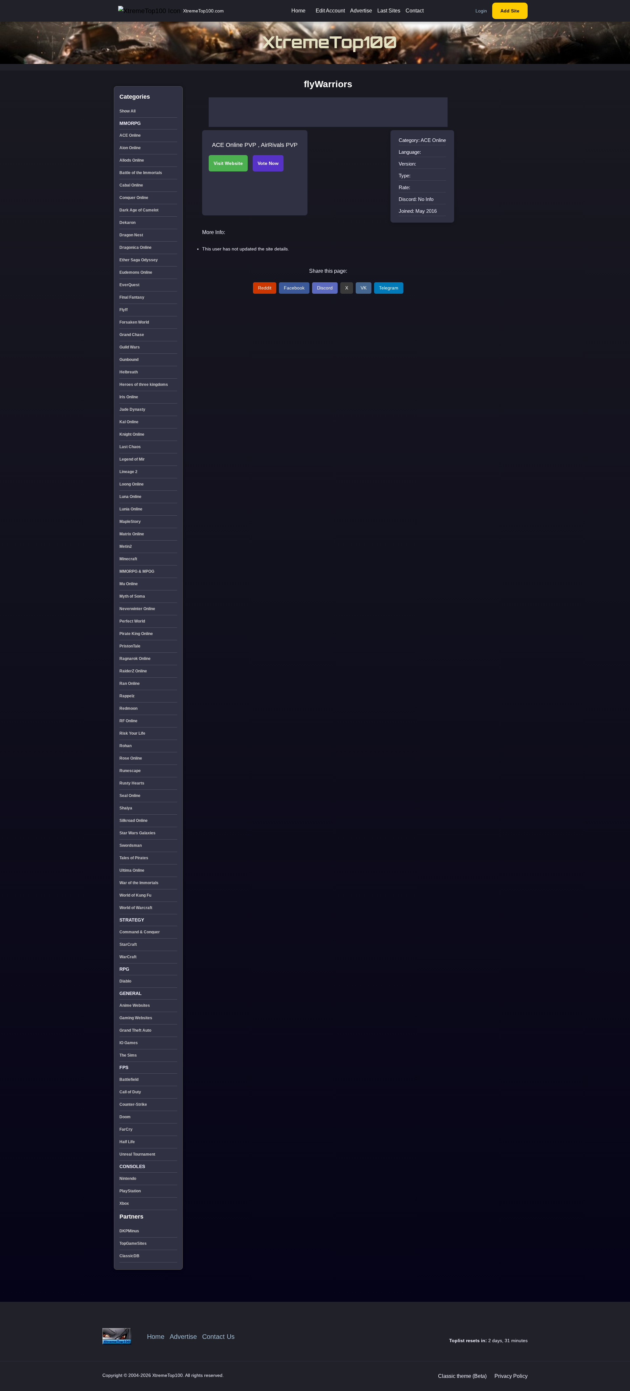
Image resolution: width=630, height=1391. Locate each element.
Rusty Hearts (131, 783)
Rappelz (127, 696)
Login (481, 10)
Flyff (123, 310)
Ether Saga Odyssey (138, 260)
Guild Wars (129, 347)
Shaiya (125, 808)
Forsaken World (134, 322)
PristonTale (129, 646)
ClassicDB (129, 1256)
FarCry (126, 1129)
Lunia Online (130, 509)
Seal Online (129, 795)
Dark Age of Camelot (138, 210)
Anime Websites (134, 1005)
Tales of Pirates (133, 858)
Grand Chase (131, 334)
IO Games (128, 1043)
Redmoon (128, 708)
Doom (125, 1117)
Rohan (125, 746)
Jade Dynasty (132, 409)
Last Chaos (130, 447)
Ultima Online (131, 870)
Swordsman (130, 845)
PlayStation (130, 1191)
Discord (325, 287)
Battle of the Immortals (140, 172)
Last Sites (388, 10)
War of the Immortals (138, 883)
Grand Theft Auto (135, 1030)
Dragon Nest (131, 235)
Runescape (130, 770)
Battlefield (128, 1079)
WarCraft (127, 957)
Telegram (388, 287)
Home (298, 10)
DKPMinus (129, 1231)
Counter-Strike (133, 1104)
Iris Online (128, 397)
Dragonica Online (135, 247)
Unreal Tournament (137, 1154)
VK (364, 287)
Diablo (125, 981)
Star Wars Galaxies (137, 833)
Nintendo (127, 1178)
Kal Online (128, 422)
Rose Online (130, 758)
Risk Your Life (132, 733)
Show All (127, 111)
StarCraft (128, 944)
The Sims (128, 1055)
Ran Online (129, 683)
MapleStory (130, 521)
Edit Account (330, 10)
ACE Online (130, 135)
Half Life (127, 1142)
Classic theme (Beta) (462, 1376)
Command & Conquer (139, 932)
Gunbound (128, 359)
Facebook (294, 287)
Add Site (509, 10)
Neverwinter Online (137, 608)
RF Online (128, 721)
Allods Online (131, 160)
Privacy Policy (511, 1376)
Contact (415, 10)
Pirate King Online (136, 633)
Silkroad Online (133, 820)
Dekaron (127, 222)
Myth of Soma (132, 596)
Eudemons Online (135, 272)
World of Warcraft (135, 907)
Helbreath (128, 372)
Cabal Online (131, 185)
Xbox (124, 1203)
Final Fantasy (131, 297)
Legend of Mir (132, 459)
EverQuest (129, 285)
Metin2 (125, 546)
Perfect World (132, 621)
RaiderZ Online (133, 671)
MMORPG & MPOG (136, 571)
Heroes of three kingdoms (143, 384)
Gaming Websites (135, 1018)
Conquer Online (133, 197)
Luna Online (130, 496)
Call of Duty (130, 1092)
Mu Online (128, 584)
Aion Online (130, 148)
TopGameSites (133, 1243)
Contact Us (218, 1336)
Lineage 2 (128, 471)
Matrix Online (131, 534)
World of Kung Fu (135, 895)
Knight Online (131, 434)
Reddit (264, 287)
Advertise (361, 10)
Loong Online (131, 484)
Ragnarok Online (135, 658)
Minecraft (128, 559)
